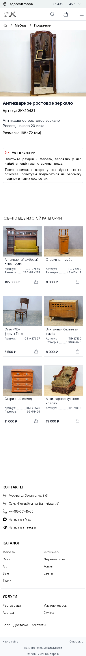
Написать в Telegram (23, 527)
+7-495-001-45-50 (65, 4)
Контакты (39, 625)
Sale (6, 573)
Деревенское (54, 559)
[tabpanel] (43, 63)
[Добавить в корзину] (36, 282)
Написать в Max (19, 519)
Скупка (48, 612)
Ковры (48, 566)
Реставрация (12, 605)
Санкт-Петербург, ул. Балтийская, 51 (34, 503)
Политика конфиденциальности (43, 647)
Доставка (20, 625)
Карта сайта (10, 641)
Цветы (48, 573)
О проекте (76, 641)
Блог (6, 625)
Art (5, 566)
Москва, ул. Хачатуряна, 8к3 (28, 495)
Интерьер (51, 552)
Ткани (7, 580)
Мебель (46, 159)
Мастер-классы (55, 605)
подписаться (49, 174)
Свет (6, 559)
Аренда (8, 612)
